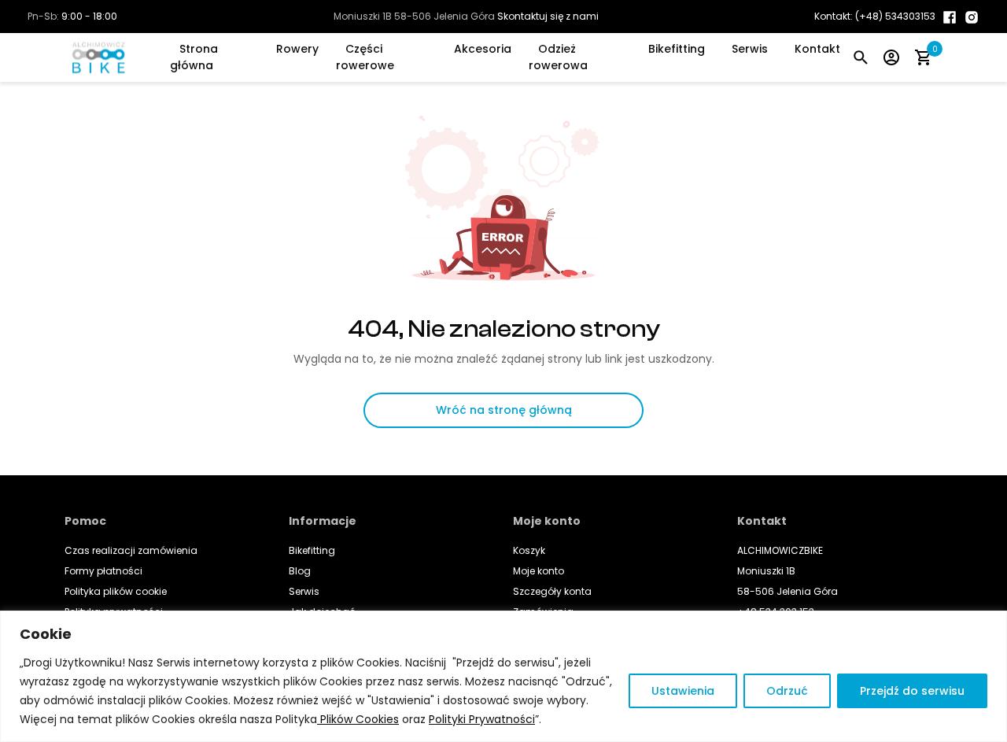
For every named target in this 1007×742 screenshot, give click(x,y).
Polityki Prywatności (482, 719)
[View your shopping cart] (923, 57)
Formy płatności (103, 571)
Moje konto (538, 571)
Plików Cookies (358, 719)
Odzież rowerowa (558, 57)
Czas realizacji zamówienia (131, 550)
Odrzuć (787, 691)
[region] (503, 676)
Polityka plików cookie (116, 591)
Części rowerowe (365, 57)
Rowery (297, 49)
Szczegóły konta (552, 591)
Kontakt (817, 49)
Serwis (750, 49)
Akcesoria (482, 49)
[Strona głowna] (103, 57)
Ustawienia (682, 691)
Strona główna (194, 57)
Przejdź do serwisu (912, 691)
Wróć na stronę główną (504, 410)
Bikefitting (676, 49)
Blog (300, 571)
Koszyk (529, 550)
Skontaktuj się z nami (548, 16)
